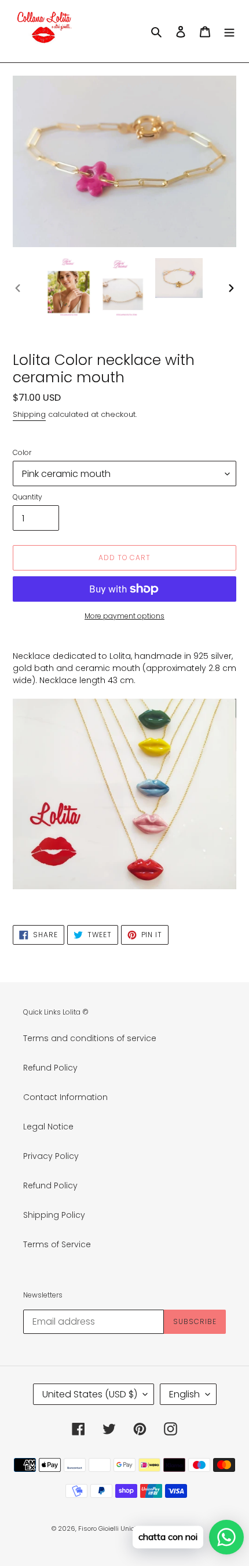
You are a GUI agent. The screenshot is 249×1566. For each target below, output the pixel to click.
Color (22, 452)
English (184, 1394)
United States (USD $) (89, 1394)
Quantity (27, 497)
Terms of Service (57, 1244)
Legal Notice (48, 1126)
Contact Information (65, 1097)
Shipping (29, 414)
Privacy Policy (51, 1156)
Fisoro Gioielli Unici (107, 1528)
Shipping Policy (54, 1215)
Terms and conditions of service (89, 1038)
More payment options (124, 616)
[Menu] (229, 31)
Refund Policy (50, 1067)
